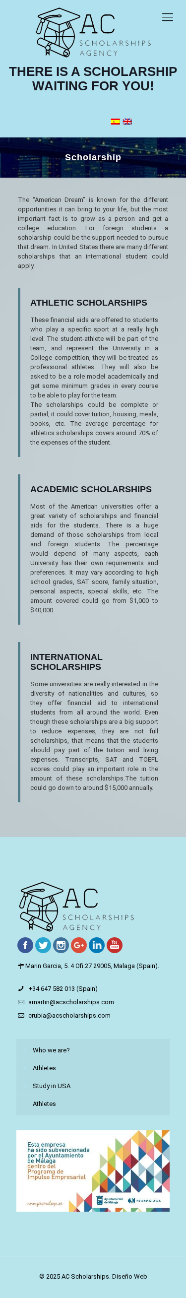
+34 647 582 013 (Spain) (63, 988)
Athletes (44, 1068)
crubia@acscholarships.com (69, 1015)
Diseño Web (129, 1276)
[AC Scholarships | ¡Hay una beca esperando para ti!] (93, 32)
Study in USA (51, 1086)
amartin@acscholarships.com (71, 1002)
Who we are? (51, 1050)
